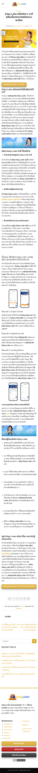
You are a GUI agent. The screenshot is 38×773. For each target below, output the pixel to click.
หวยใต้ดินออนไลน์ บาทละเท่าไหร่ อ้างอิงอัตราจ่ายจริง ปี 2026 (10, 627)
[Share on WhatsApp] (9, 599)
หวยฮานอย (17, 199)
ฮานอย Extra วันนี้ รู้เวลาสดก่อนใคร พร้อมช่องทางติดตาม (19, 668)
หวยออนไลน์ (6, 554)
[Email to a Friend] (21, 599)
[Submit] (34, 641)
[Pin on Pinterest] (24, 599)
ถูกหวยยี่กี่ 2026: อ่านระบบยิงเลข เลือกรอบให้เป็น (18, 675)
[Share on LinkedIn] (28, 599)
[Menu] (3, 3)
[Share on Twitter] (17, 599)
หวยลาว (10, 199)
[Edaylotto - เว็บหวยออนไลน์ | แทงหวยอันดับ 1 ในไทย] (19, 3)
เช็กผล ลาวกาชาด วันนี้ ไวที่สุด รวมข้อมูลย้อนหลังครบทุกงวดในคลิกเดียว (18, 655)
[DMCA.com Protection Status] (19, 760)
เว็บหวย (19, 11)
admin (30, 26)
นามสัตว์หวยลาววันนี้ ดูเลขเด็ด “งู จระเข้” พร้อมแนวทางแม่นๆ (19, 662)
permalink (19, 608)
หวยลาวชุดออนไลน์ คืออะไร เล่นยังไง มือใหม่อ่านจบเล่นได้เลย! (27, 627)
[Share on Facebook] (13, 599)
